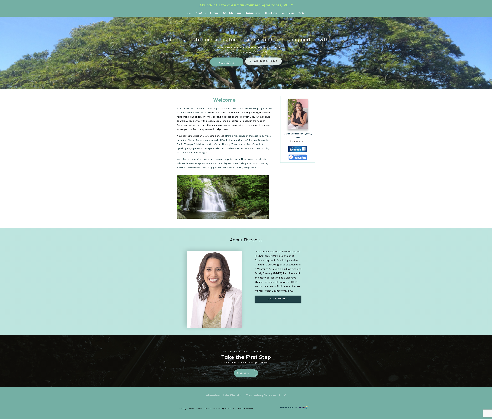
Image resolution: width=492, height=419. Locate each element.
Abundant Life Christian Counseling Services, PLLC (246, 5)
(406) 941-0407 (297, 141)
